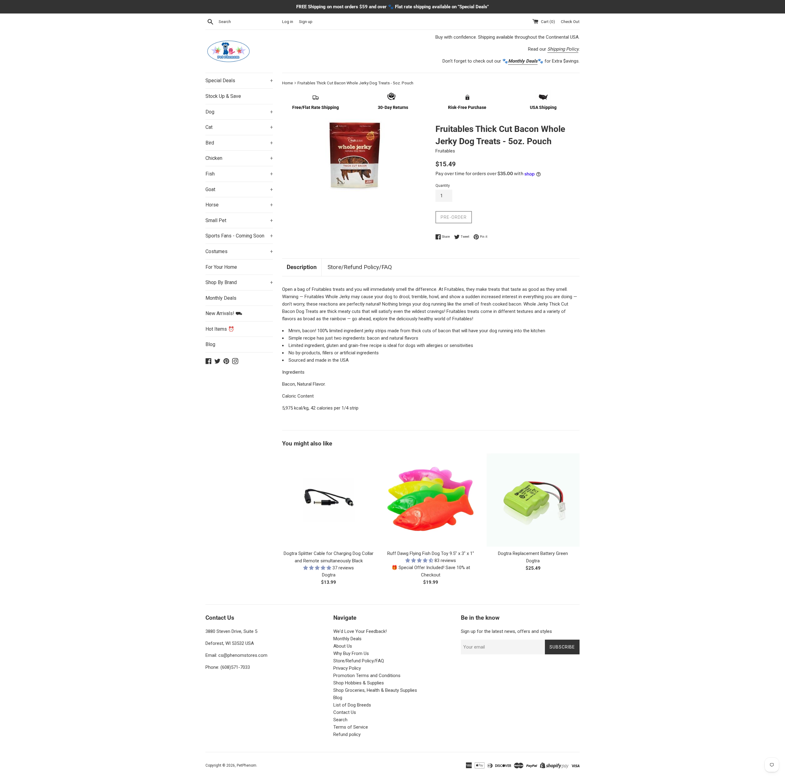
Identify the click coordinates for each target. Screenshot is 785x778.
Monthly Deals (220, 298)
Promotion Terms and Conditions (366, 675)
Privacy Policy (347, 668)
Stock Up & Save (223, 96)
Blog (210, 344)
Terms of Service (350, 727)
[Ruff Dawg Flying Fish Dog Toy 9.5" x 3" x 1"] (430, 499)
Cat (239, 127)
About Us (342, 646)
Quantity (442, 185)
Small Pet (239, 220)
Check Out (570, 21)
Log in (287, 21)
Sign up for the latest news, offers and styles (506, 631)
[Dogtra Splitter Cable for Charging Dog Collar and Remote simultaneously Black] (328, 499)
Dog (239, 112)
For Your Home (221, 267)
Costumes (239, 251)
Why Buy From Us (351, 653)
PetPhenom (246, 765)
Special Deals (239, 80)
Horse (239, 205)
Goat (239, 189)
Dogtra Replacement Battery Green (533, 553)
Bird (239, 143)
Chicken (239, 158)
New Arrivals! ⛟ (223, 313)
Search (340, 719)
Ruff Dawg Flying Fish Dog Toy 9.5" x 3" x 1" (430, 553)
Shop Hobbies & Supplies (358, 683)
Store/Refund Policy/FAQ (359, 267)
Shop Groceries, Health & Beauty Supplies (375, 690)
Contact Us (344, 712)
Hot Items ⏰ (219, 329)
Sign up (305, 21)
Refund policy (347, 734)
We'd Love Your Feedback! (360, 631)
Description (302, 267)
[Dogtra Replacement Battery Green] (533, 499)
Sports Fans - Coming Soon (239, 236)
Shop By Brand (239, 282)
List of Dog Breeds (352, 705)
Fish (239, 174)
